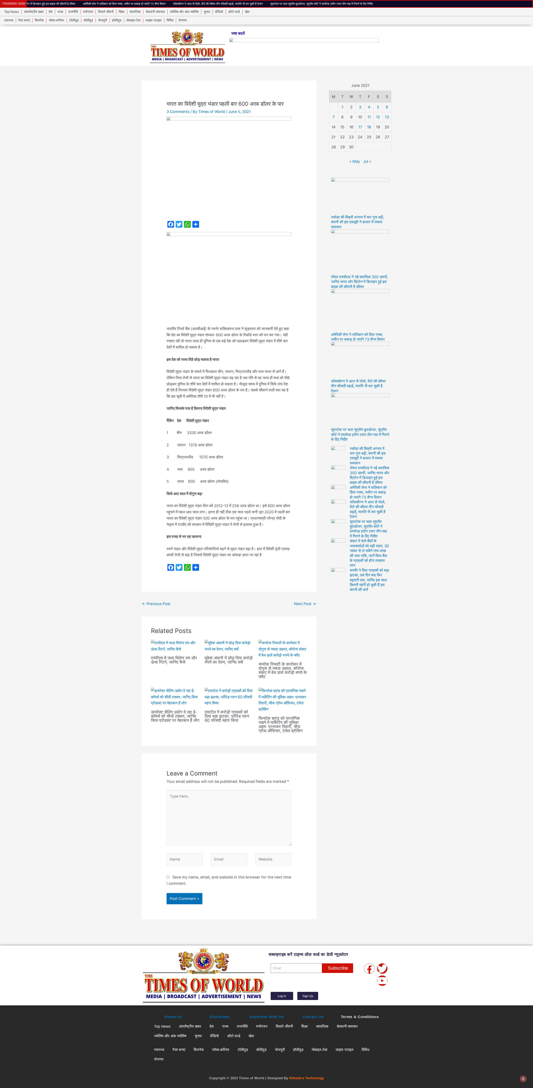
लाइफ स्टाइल (154, 20)
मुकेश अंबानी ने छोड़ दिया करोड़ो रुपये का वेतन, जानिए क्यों (229, 660)
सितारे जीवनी (106, 12)
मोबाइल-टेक (133, 20)
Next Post (305, 604)
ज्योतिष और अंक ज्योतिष (184, 12)
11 (369, 117)
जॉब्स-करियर (56, 20)
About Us (173, 1017)
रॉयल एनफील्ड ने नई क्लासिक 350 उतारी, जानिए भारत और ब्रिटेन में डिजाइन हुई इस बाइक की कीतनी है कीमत (359, 282)
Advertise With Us (266, 1017)
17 (360, 127)
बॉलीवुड (88, 20)
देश (50, 12)
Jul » (367, 161)
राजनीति (73, 12)
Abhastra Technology (306, 1078)
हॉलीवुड (116, 20)
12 (378, 117)
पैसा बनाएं (24, 20)
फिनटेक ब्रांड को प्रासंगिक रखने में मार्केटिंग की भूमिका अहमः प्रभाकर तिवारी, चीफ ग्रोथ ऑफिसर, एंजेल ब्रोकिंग (281, 724)
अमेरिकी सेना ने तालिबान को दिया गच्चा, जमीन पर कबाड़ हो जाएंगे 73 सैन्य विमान (68, 3)
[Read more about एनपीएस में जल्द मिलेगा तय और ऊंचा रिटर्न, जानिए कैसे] (175, 646)
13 (387, 117)
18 (369, 127)
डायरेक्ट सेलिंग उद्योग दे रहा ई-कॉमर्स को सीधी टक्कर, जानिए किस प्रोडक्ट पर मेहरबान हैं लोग (175, 716)
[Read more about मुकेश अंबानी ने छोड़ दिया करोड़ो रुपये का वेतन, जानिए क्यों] (229, 646)
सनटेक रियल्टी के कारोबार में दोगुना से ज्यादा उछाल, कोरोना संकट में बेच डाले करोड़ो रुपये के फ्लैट (283, 670)
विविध (170, 20)
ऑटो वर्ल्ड (234, 12)
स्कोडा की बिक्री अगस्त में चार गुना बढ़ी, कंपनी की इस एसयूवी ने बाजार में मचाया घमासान (357, 222)
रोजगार (182, 20)
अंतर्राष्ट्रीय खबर (34, 12)
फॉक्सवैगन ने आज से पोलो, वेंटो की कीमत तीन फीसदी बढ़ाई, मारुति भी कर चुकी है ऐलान (162, 3)
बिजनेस (39, 20)
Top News (11, 12)
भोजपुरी (102, 20)
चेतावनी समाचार (155, 12)
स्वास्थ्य (8, 20)
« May (354, 161)
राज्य (60, 12)
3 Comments (178, 111)
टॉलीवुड (74, 20)
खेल (247, 12)
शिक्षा (122, 12)
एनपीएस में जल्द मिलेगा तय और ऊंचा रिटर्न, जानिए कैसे (174, 660)
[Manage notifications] (523, 1079)
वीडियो (219, 12)
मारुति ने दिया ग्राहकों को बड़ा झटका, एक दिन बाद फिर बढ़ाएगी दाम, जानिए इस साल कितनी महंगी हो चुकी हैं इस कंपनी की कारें (369, 580)
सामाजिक (135, 12)
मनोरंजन (88, 12)
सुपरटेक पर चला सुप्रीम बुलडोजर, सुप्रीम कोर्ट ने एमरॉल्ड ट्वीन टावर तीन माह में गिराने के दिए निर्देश (266, 3)
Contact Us (313, 1017)
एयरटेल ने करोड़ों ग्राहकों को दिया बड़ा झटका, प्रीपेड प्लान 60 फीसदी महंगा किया (227, 716)
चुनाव (207, 12)
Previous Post (156, 604)
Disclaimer (220, 1017)
